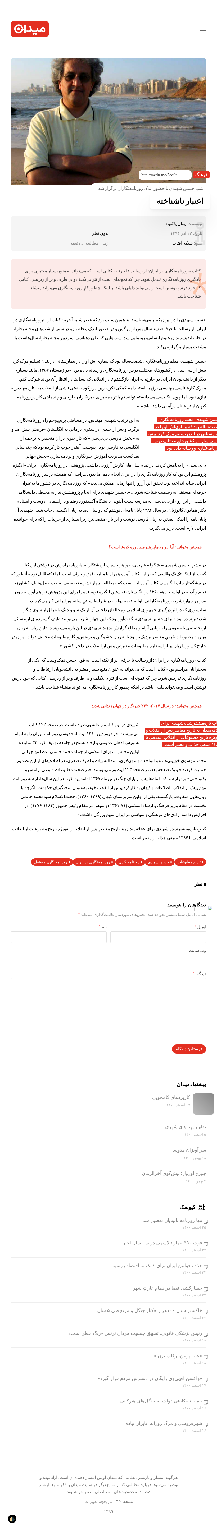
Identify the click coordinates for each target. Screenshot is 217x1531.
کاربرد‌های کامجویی (171, 1097)
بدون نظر (100, 233)
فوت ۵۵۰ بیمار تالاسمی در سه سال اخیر (162, 1242)
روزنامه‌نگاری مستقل (50, 862)
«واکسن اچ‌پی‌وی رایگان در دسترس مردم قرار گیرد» (150, 1378)
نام (103, 927)
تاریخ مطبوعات (189, 862)
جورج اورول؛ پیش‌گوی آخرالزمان (174, 1173)
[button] (203, 29)
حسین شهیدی (158, 862)
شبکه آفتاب (182, 243)
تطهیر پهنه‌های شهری (185, 1126)
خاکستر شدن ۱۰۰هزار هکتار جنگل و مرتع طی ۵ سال (149, 1310)
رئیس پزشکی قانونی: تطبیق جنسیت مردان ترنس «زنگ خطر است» (135, 1333)
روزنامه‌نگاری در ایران (93, 862)
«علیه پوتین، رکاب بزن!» (178, 1355)
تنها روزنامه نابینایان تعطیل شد (172, 1220)
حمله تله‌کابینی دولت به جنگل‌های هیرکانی (161, 1401)
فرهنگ (201, 174)
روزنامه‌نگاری (129, 862)
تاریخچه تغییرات (98, 1501)
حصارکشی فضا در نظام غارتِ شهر (167, 1288)
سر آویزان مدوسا (189, 1150)
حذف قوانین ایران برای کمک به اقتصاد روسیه (157, 1265)
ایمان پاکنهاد (176, 223)
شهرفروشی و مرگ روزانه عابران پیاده (164, 1423)
